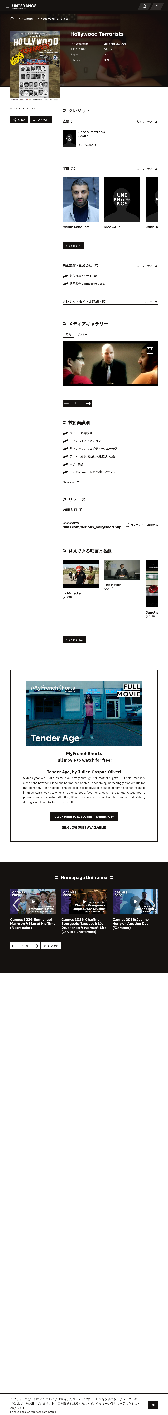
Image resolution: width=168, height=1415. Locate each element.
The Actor (112, 585)
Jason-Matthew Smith (115, 43)
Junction (153, 613)
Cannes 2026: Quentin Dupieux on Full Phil (131, 922)
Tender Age (58, 772)
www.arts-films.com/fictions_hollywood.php (92, 525)
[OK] (153, 1405)
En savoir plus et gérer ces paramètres (33, 1411)
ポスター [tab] (82, 334)
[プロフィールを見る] (157, 6)
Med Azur (112, 227)
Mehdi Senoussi (76, 227)
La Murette (72, 593)
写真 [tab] (68, 334)
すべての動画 (51, 945)
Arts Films (109, 49)
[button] (150, 351)
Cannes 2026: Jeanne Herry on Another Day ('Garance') (79, 924)
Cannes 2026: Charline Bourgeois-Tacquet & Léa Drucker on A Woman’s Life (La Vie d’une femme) (32, 926)
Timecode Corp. (94, 283)
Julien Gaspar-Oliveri (99, 772)
